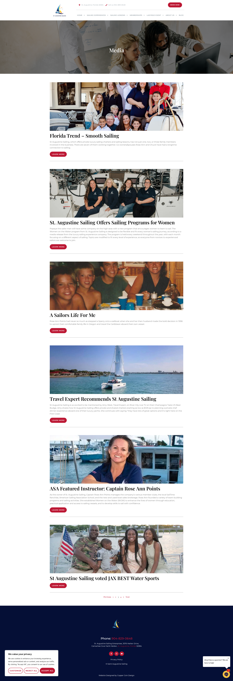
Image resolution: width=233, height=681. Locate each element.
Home (79, 15)
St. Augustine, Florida (127, 646)
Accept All (47, 671)
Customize (15, 671)
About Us (170, 15)
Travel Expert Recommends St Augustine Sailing (103, 399)
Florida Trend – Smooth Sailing (84, 135)
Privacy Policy (117, 659)
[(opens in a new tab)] (116, 459)
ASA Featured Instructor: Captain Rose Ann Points (105, 488)
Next (128, 597)
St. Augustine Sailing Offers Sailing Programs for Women (112, 222)
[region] (31, 663)
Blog (181, 15)
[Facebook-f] (111, 654)
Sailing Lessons (117, 15)
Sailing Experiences (96, 15)
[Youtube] (122, 654)
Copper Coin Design (125, 675)
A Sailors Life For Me (72, 315)
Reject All (31, 671)
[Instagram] (116, 654)
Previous (107, 597)
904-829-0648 (122, 638)
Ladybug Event (154, 15)
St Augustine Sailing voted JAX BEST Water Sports (104, 578)
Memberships (136, 15)
